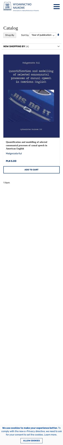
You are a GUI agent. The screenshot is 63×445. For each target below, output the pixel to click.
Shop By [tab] (9, 35)
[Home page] (21, 6)
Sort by (25, 35)
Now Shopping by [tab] (14, 46)
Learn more (50, 434)
